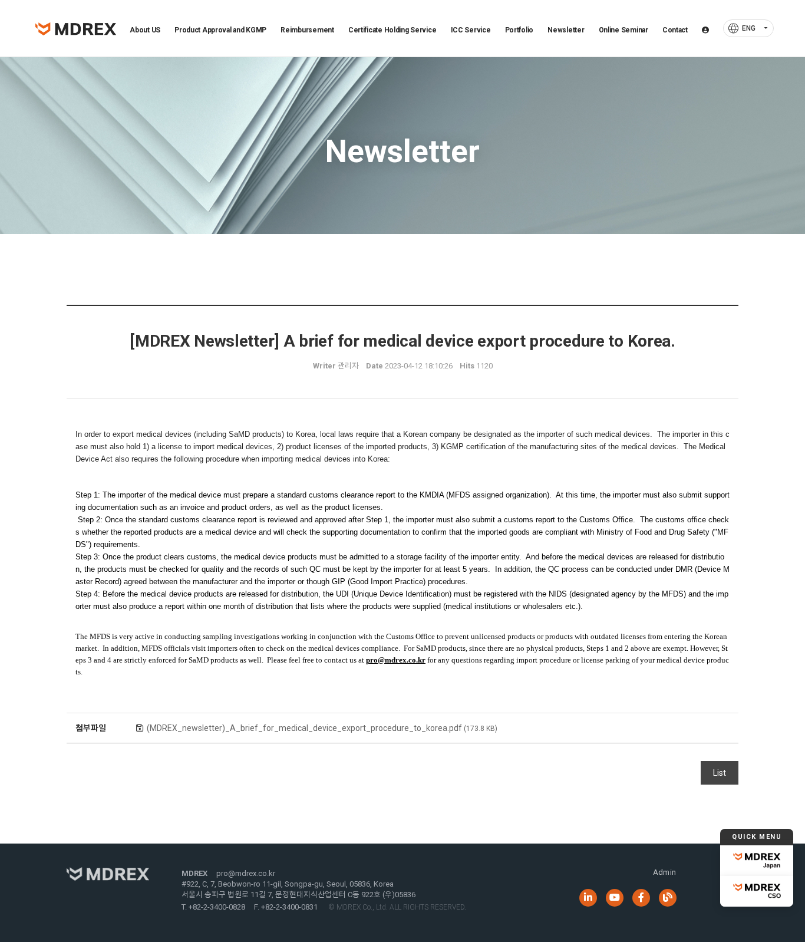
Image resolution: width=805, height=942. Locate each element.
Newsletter (565, 30)
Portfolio (519, 30)
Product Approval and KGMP (220, 30)
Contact (675, 30)
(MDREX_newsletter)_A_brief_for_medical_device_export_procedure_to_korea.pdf (322, 728)
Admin (664, 872)
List (719, 773)
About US (145, 30)
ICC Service (471, 30)
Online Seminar (623, 30)
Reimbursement (307, 30)
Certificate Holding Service (392, 30)
